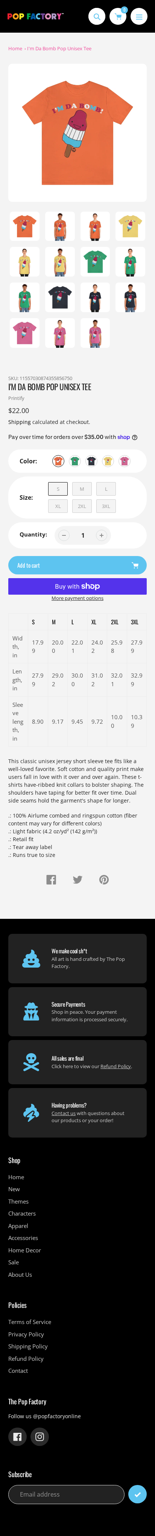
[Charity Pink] (125, 461)
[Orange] (58, 461)
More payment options (77, 598)
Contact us (64, 1113)
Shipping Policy (28, 1346)
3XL (106, 506)
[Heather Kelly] (75, 461)
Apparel (18, 1225)
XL (58, 506)
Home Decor (24, 1250)
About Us (20, 1274)
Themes (18, 1201)
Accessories (23, 1237)
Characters (22, 1213)
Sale (13, 1262)
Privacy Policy (26, 1334)
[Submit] (137, 1494)
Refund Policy (115, 1066)
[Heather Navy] (91, 461)
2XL (82, 506)
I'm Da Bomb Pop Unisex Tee (59, 48)
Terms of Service (29, 1322)
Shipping (19, 421)
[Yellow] (108, 461)
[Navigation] (139, 16)
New (14, 1189)
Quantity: (33, 534)
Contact (18, 1370)
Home (15, 48)
